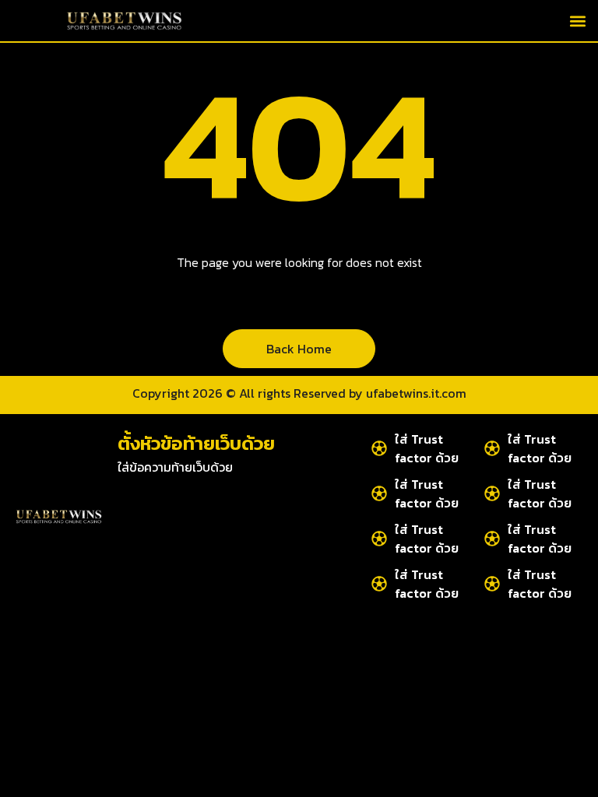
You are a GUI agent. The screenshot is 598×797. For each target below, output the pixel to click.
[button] (577, 20)
